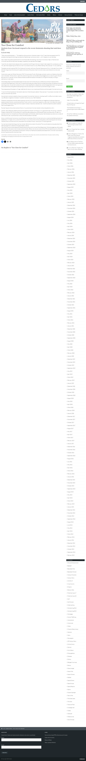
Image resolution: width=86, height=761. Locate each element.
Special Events (71, 680)
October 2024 (71, 211)
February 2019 (71, 380)
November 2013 (71, 546)
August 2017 (71, 428)
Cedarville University (49, 737)
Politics (69, 659)
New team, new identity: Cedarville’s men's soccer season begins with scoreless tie (75, 30)
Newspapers (70, 638)
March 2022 (70, 289)
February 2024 (71, 232)
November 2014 (71, 513)
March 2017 (70, 437)
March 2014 (70, 534)
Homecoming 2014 (72, 608)
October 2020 (71, 335)
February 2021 (71, 323)
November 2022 (71, 271)
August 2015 (71, 491)
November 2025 (71, 178)
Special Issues (71, 683)
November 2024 (71, 208)
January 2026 (71, 172)
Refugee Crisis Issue (72, 662)
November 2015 (71, 482)
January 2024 (71, 235)
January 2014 (71, 540)
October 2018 (71, 392)
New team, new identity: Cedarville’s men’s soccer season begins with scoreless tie (75, 95)
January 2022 (71, 295)
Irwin (69, 147)
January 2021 (71, 326)
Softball (69, 677)
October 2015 (71, 485)
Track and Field (71, 704)
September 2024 (71, 214)
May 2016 (70, 464)
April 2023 (70, 256)
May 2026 (70, 160)
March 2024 (70, 229)
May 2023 (70, 253)
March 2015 (70, 500)
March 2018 (70, 407)
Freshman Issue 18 (72, 596)
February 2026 (71, 169)
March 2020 (70, 350)
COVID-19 (70, 581)
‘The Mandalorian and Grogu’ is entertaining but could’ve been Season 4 (75, 47)
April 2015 (70, 497)
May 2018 (70, 401)
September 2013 (71, 552)
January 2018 (71, 413)
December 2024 (71, 205)
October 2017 (71, 422)
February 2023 (71, 262)
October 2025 (71, 181)
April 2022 (70, 286)
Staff (10, 15)
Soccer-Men (70, 671)
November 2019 (71, 362)
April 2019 (70, 374)
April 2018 (70, 404)
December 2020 (71, 329)
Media (54, 15)
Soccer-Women (71, 674)
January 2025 (71, 202)
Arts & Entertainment (19, 15)
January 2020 (71, 356)
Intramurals (70, 623)
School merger (71, 668)
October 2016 (71, 452)
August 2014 (71, 522)
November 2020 (71, 332)
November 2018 (71, 389)
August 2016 (71, 458)
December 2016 (71, 446)
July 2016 (70, 461)
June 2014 (70, 525)
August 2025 (71, 187)
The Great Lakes (71, 698)
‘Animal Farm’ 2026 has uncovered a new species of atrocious (74, 54)
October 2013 (71, 549)
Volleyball (70, 713)
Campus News (30, 15)
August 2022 (71, 280)
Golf (69, 599)
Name (67, 70)
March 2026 (70, 166)
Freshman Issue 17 (72, 593)
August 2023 (71, 250)
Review (69, 665)
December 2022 (71, 268)
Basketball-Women (72, 571)
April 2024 (70, 226)
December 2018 (71, 386)
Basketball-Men (71, 568)
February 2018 (71, 410)
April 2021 (70, 316)
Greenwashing (71, 605)
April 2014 (70, 531)
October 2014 (71, 516)
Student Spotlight (72, 692)
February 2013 (71, 555)
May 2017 (70, 431)
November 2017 (71, 419)
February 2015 (71, 503)
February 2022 (71, 292)
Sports (48, 15)
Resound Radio (48, 740)
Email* (67, 78)
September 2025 (71, 184)
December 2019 (71, 359)
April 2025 (70, 193)
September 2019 (71, 368)
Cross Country (71, 584)
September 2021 (71, 307)
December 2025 (71, 175)
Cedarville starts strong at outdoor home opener (75, 125)
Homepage (70, 614)
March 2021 (70, 320)
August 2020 (71, 341)
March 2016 (70, 470)
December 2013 (71, 543)
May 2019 (70, 371)
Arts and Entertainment (73, 562)
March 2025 (70, 196)
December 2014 (71, 510)
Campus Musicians (72, 574)
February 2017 (71, 440)
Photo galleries (71, 653)
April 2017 (70, 434)
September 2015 (71, 488)
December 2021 (71, 298)
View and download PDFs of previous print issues (56, 735)
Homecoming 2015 (72, 611)
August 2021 (71, 310)
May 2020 (70, 344)
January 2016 (71, 476)
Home (5, 15)
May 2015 (70, 494)
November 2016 (71, 449)
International (71, 620)
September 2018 (71, 395)
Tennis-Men (70, 695)
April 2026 (70, 163)
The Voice (70, 701)
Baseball (69, 565)
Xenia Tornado (71, 719)
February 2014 (71, 537)
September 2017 (71, 425)
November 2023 (71, 241)
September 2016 (71, 455)
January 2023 (71, 265)
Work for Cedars (79, 15)
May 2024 (70, 223)
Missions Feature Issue (73, 629)
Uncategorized (71, 707)
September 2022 (71, 277)
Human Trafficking (72, 617)
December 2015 (71, 479)
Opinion (60, 15)
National (70, 632)
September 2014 (71, 519)
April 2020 (70, 347)
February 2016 (71, 473)
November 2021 (71, 301)
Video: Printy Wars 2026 (73, 36)
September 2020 (71, 338)
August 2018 (71, 398)
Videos (69, 710)
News (69, 635)
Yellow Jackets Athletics (50, 742)
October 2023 (71, 244)
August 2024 (71, 217)
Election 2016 (71, 590)
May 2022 (70, 283)
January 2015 (71, 507)
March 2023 (70, 259)
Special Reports (68, 15)
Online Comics (71, 644)
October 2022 (71, 274)
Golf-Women (71, 602)
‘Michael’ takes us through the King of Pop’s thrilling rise (75, 41)
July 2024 (70, 220)
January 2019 (71, 383)
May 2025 (70, 190)
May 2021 (70, 313)
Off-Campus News (40, 15)
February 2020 (71, 353)
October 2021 (71, 304)
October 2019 (71, 365)
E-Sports (70, 587)
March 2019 (70, 377)
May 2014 (70, 528)
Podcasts (70, 656)
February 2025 (71, 199)
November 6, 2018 (58, 43)
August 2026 (71, 157)
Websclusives (71, 716)
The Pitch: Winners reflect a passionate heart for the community (75, 143)
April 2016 (70, 467)
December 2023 (71, 238)
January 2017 (71, 443)
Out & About (71, 650)
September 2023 (71, 247)
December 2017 (71, 416)
